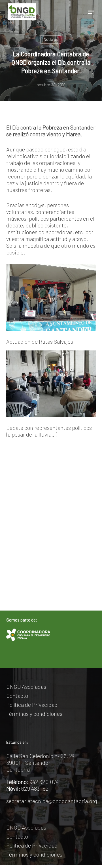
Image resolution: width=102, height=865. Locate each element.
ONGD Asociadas (26, 686)
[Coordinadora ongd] (28, 635)
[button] (91, 12)
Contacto (17, 695)
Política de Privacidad (32, 704)
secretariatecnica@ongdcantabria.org (51, 800)
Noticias (51, 39)
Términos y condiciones (34, 713)
